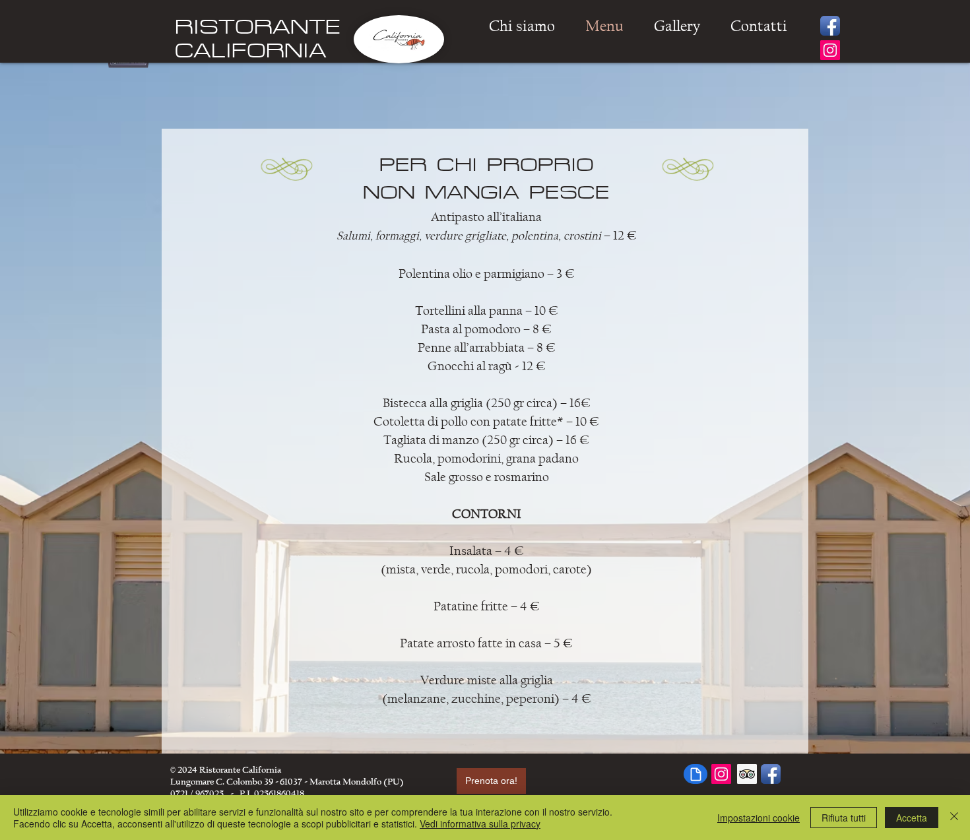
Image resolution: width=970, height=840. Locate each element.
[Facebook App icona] (830, 26)
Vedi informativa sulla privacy (480, 823)
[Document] (695, 774)
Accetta (911, 817)
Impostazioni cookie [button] (758, 817)
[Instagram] (830, 50)
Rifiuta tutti (844, 817)
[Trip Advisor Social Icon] (747, 774)
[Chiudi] (954, 817)
